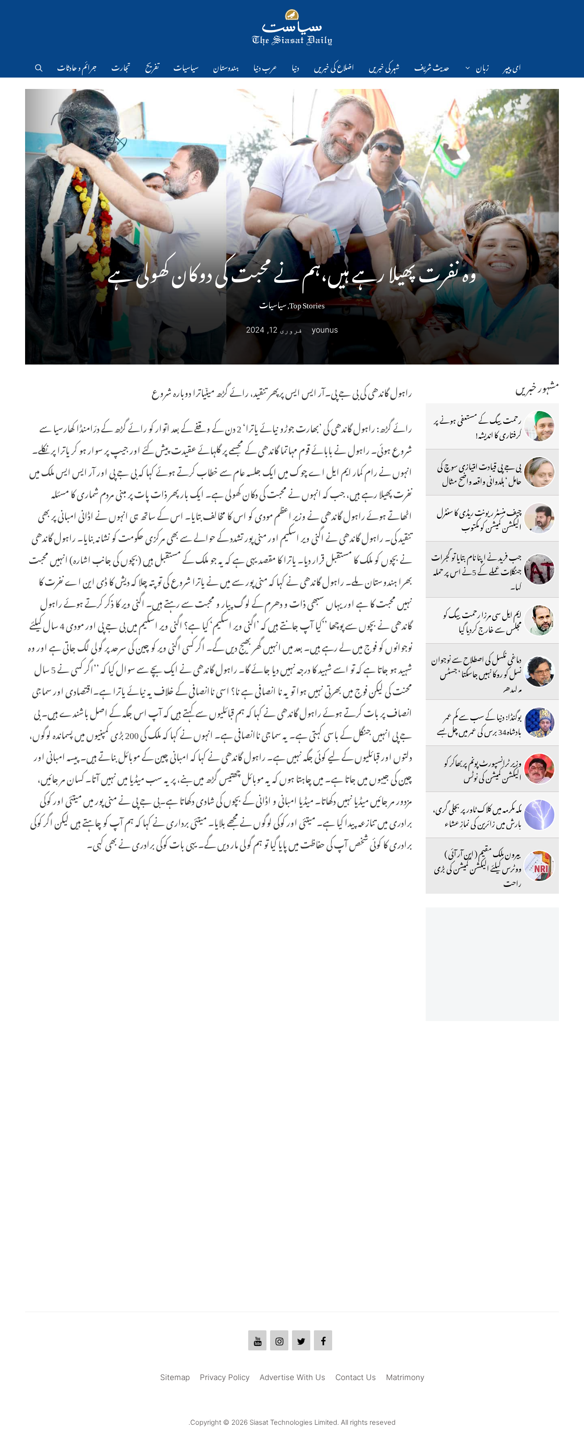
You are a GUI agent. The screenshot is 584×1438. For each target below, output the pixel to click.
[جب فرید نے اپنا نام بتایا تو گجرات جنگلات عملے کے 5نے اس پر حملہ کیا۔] (539, 569)
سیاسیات (185, 66)
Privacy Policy (225, 1377)
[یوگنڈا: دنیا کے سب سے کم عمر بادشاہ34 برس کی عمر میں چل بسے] (539, 723)
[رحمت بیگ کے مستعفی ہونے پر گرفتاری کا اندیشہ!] (539, 426)
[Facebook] (323, 1340)
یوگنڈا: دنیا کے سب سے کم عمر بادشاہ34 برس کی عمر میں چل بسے (479, 723)
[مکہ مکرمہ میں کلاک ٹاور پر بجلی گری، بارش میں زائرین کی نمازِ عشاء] (539, 815)
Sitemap (175, 1377)
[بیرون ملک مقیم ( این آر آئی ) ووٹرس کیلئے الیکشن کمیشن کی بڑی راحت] (539, 866)
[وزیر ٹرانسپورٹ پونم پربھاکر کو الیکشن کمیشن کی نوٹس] (539, 769)
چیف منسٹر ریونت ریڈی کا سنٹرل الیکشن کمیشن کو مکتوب (479, 518)
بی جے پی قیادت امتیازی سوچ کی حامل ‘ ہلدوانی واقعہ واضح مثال (479, 472)
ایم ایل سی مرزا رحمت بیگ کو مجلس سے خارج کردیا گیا (482, 620)
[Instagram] (279, 1340)
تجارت (120, 66)
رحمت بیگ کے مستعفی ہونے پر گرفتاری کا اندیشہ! (477, 426)
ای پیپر (512, 66)
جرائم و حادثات (77, 66)
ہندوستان (226, 66)
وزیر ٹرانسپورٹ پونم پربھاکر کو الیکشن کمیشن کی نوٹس (482, 769)
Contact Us (355, 1377)
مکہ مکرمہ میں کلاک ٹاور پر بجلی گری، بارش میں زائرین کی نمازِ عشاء (477, 815)
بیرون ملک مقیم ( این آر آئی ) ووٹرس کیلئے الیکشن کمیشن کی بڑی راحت (477, 867)
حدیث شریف (431, 66)
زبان (482, 66)
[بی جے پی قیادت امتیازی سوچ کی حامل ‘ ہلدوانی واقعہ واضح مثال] (539, 472)
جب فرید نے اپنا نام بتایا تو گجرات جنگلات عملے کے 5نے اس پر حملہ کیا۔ (476, 570)
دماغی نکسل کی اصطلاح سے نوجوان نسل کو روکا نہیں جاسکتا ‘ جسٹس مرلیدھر (476, 672)
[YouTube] (257, 1340)
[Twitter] (301, 1340)
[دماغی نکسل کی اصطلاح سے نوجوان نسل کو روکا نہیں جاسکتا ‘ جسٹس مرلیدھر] (539, 672)
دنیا (295, 66)
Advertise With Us (292, 1377)
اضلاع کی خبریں (334, 66)
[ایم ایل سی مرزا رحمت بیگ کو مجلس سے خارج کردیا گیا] (539, 620)
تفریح (152, 66)
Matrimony (405, 1377)
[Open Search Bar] (39, 66)
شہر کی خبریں (384, 66)
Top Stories (307, 303)
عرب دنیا (265, 66)
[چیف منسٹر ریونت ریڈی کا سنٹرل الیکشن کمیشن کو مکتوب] (539, 518)
